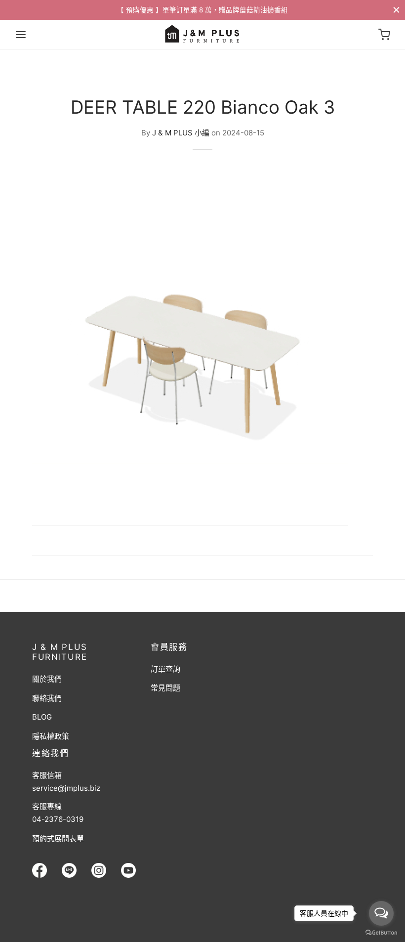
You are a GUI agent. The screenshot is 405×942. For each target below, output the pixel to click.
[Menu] (21, 34)
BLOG (42, 717)
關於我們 (47, 679)
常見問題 (165, 687)
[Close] (396, 9)
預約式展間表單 (58, 838)
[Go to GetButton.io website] (381, 932)
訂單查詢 (165, 669)
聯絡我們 (47, 698)
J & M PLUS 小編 (180, 132)
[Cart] (384, 35)
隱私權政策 (50, 736)
